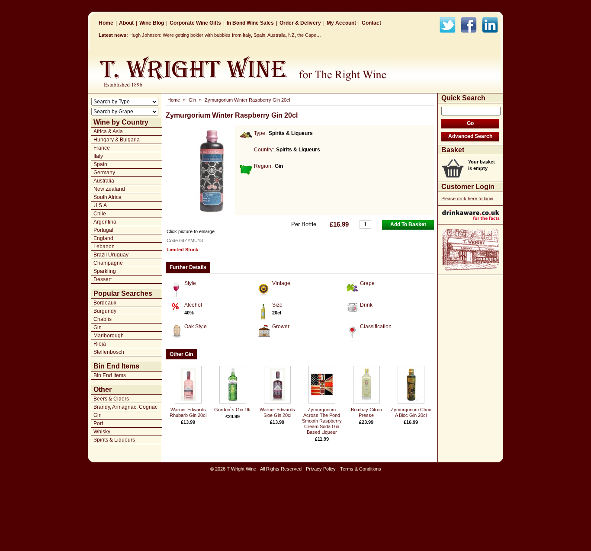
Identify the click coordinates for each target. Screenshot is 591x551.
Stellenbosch (108, 352)
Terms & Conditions (360, 468)
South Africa (107, 197)
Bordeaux (104, 303)
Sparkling (104, 271)
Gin (97, 327)
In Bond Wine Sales (250, 23)
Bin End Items (109, 375)
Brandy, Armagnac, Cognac (125, 407)
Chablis (102, 319)
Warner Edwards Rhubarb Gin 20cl (188, 412)
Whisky (101, 432)
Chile (99, 214)
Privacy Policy (321, 468)
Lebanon (104, 246)
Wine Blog (151, 23)
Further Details (188, 267)
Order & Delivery (300, 23)
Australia (103, 181)
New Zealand (109, 189)
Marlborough (108, 336)
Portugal (103, 230)
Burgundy (104, 311)
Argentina (104, 222)
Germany (104, 173)
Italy (98, 156)
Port (98, 423)
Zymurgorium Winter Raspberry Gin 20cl (247, 100)
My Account (341, 23)
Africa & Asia (108, 131)
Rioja (99, 344)
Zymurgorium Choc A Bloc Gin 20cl (411, 412)
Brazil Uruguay (110, 255)
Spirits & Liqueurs (114, 440)
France (101, 148)
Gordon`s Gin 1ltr (232, 409)
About (126, 23)
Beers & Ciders (111, 399)
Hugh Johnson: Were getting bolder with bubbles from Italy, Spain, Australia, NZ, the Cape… (225, 35)
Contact (371, 23)
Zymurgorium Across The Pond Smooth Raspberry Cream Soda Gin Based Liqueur (322, 421)
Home (106, 23)
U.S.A (100, 205)
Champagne (108, 263)
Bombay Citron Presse (366, 412)
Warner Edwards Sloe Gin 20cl (277, 412)
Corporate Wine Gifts (195, 23)
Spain (100, 164)
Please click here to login (467, 198)
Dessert (102, 279)
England (103, 238)
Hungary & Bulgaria (116, 140)
